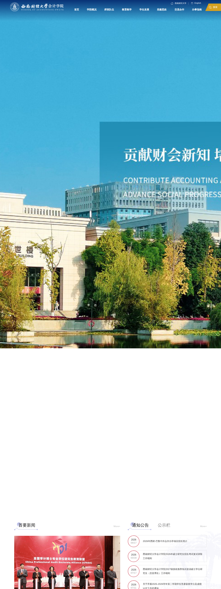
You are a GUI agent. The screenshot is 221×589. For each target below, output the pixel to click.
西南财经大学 (180, 3)
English (197, 3)
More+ (117, 526)
